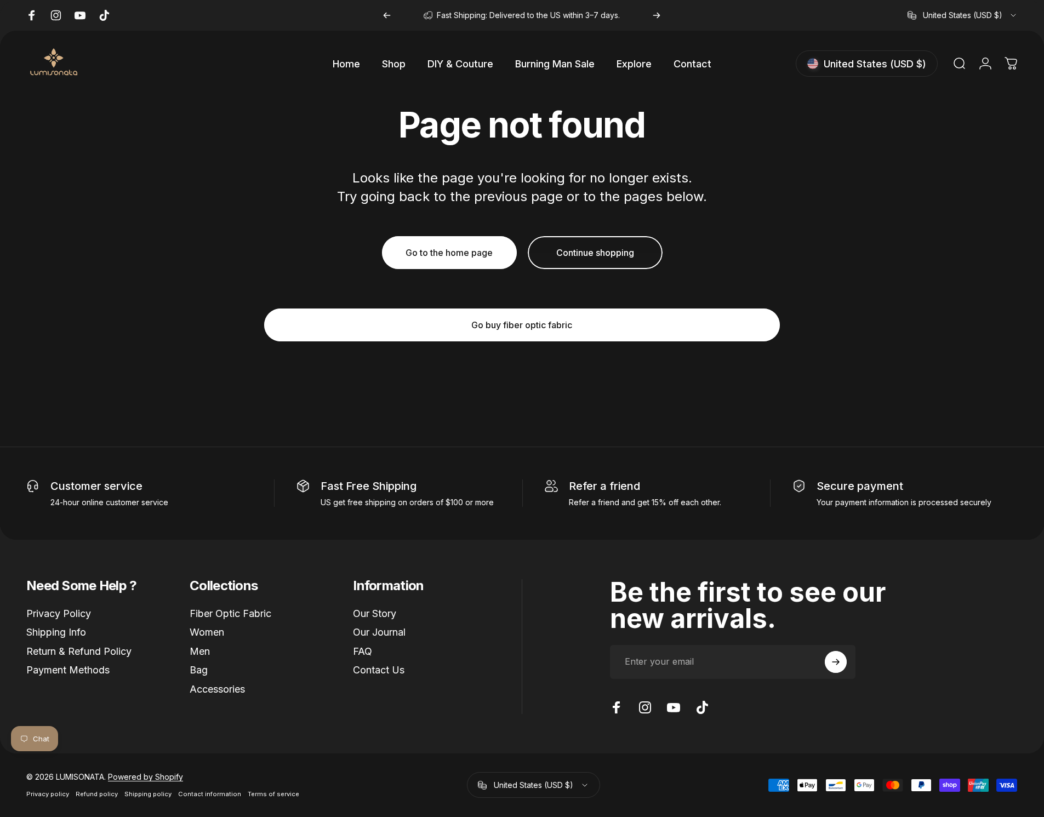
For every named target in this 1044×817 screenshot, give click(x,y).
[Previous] (387, 15)
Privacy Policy (58, 613)
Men (200, 651)
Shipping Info (56, 632)
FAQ (362, 651)
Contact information (209, 794)
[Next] (656, 15)
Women (207, 632)
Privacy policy (47, 794)
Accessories (217, 689)
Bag (199, 670)
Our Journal (379, 632)
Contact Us (378, 670)
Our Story (374, 613)
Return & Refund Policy (79, 651)
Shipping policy (148, 794)
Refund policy (97, 794)
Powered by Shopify (145, 776)
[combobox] (963, 15)
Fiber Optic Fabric (230, 613)
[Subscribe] (836, 662)
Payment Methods (68, 670)
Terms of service (273, 794)
